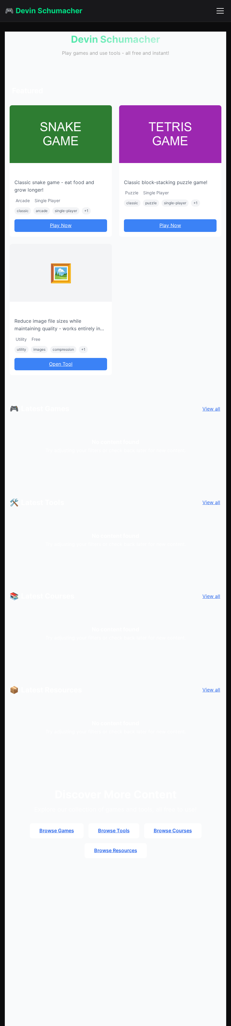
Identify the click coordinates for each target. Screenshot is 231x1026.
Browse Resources (115, 850)
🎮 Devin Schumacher (43, 10)
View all (211, 409)
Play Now (61, 225)
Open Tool (60, 364)
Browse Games (56, 830)
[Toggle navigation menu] (220, 11)
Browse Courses (173, 830)
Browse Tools (114, 830)
